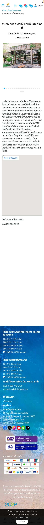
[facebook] (5, 428)
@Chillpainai (20, 352)
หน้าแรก (4, 10)
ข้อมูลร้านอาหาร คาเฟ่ (14, 10)
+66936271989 (22, 423)
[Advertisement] (22, 255)
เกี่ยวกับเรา (7, 401)
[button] (4, 88)
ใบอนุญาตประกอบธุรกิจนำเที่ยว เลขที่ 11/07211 (22, 486)
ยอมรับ (22, 522)
